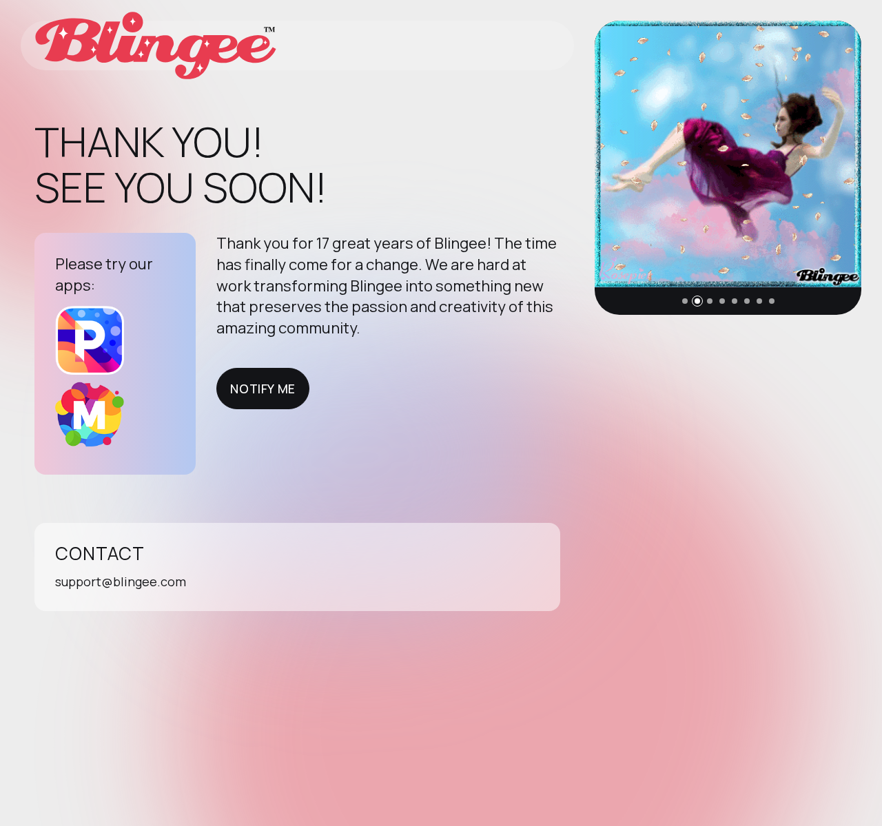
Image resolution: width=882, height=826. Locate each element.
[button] (685, 301)
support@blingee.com (120, 581)
